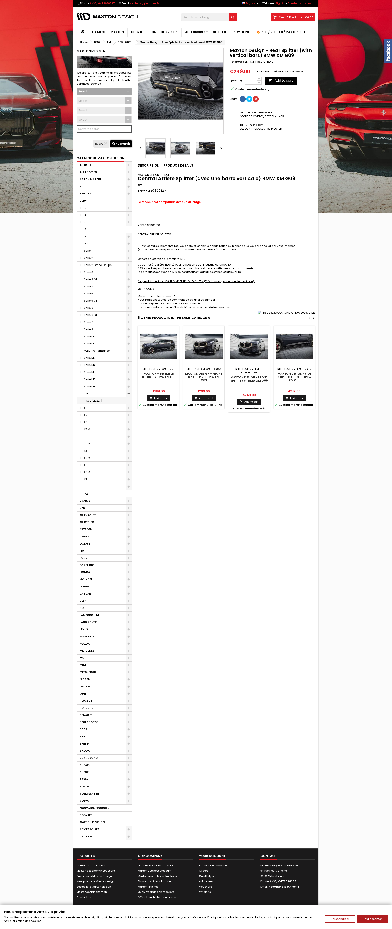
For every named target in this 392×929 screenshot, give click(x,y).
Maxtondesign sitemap (92, 892)
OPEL (83, 694)
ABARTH (85, 165)
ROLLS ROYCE (89, 722)
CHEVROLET (88, 515)
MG (82, 658)
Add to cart (280, 80)
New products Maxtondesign (96, 881)
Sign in (280, 3)
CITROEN (86, 529)
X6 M (87, 472)
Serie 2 (88, 258)
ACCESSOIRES (195, 32)
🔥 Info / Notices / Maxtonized (281, 32)
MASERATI (87, 636)
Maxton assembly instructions (96, 871)
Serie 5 (88, 294)
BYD (82, 508)
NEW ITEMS (241, 32)
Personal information (213, 865)
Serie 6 (88, 308)
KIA (82, 608)
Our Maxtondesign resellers (156, 892)
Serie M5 (89, 372)
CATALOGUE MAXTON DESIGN (100, 158)
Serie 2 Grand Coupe (98, 265)
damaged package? (91, 865)
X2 (85, 415)
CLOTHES (219, 32)
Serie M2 (89, 344)
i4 (85, 215)
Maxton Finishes (148, 887)
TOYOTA (85, 786)
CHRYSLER (87, 522)
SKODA (85, 751)
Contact (268, 855)
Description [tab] (148, 165)
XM (86, 394)
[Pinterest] (256, 99)
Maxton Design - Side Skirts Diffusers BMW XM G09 (294, 377)
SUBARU (85, 765)
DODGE (85, 544)
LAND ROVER (88, 622)
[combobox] (104, 91)
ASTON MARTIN (90, 179)
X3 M (87, 429)
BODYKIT (137, 32)
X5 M (87, 458)
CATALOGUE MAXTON (108, 32)
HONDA (85, 572)
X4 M (87, 444)
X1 (85, 408)
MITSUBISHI (88, 672)
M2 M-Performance (97, 351)
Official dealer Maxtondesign (157, 897)
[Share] (243, 99)
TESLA (84, 779)
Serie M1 (89, 336)
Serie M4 (90, 365)
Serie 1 (88, 251)
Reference (237, 62)
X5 (85, 451)
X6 (85, 465)
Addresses (206, 881)
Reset (99, 144)
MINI (83, 665)
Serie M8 (89, 386)
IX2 (86, 494)
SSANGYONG (89, 758)
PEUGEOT (86, 701)
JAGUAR (85, 594)
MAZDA (85, 644)
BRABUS (85, 501)
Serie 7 (88, 322)
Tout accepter (372, 919)
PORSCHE (86, 708)
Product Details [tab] (178, 165)
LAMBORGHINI (89, 615)
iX (85, 236)
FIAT (83, 551)
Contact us (84, 897)
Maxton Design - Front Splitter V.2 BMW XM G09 (203, 377)
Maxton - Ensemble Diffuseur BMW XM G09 (158, 375)
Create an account (300, 3)
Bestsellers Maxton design (94, 887)
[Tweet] (249, 99)
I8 (85, 229)
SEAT (83, 736)
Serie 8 (88, 329)
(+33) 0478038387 (102, 3)
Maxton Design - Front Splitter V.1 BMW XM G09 (249, 379)
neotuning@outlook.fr (144, 3)
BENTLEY (85, 194)
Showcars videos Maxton (154, 881)
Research (122, 144)
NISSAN (85, 679)
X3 (85, 422)
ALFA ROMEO (88, 172)
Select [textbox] (82, 91)
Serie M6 (89, 379)
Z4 (85, 486)
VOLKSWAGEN (89, 794)
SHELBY (85, 744)
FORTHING (87, 565)
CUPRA (84, 536)
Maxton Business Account (154, 871)
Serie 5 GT (90, 301)
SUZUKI (85, 772)
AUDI (83, 186)
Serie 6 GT (90, 315)
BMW (83, 201)
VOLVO (84, 801)
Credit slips (206, 876)
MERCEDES (87, 651)
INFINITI (85, 586)
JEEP (83, 601)
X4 (85, 436)
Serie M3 (89, 358)
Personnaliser (340, 919)
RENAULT (86, 715)
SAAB (83, 729)
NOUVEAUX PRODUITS (94, 808)
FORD (83, 558)
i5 (85, 222)
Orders (203, 871)
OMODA (85, 686)
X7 (85, 479)
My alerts (205, 892)
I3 (85, 208)
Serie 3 (88, 272)
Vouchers (205, 887)
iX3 (86, 244)
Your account (212, 855)
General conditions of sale (155, 865)
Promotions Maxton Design (94, 876)
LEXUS (84, 629)
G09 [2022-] (94, 401)
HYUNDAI (86, 579)
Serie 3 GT (90, 279)
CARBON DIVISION (164, 32)
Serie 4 (88, 286)
